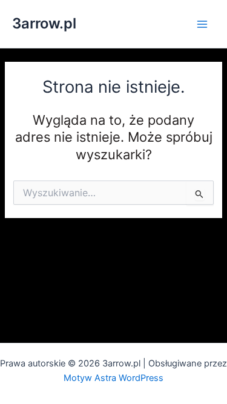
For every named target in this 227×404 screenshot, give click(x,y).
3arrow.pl (44, 23)
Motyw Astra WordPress (113, 378)
